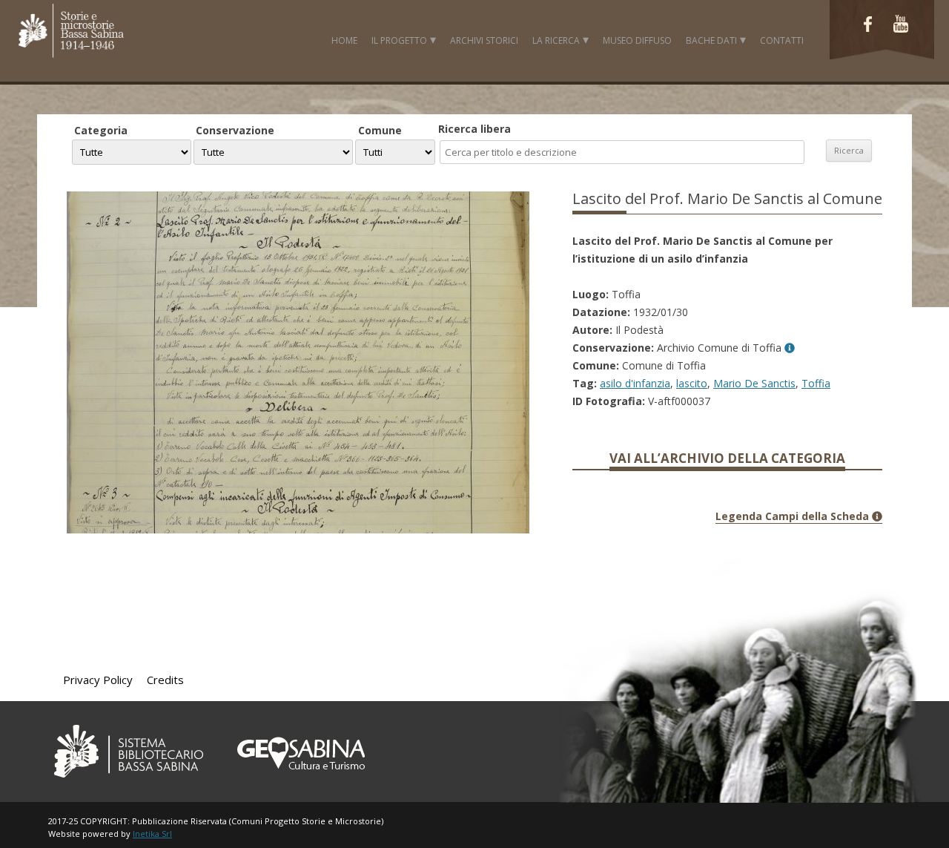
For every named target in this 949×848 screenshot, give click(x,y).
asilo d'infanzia (635, 383)
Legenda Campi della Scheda (793, 516)
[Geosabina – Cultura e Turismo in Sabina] (299, 780)
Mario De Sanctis (754, 383)
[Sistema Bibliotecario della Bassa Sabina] (128, 780)
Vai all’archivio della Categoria (727, 458)
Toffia (815, 383)
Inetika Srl (152, 833)
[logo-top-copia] (70, 56)
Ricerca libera (474, 129)
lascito (691, 383)
